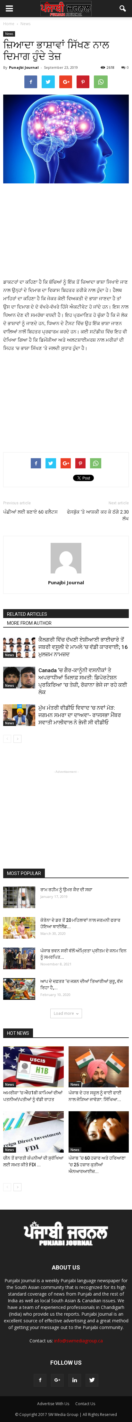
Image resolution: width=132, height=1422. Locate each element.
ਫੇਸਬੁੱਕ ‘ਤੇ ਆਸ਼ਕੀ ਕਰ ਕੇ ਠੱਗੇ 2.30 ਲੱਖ (98, 515)
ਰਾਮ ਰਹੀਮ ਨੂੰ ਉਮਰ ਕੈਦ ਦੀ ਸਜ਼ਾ (66, 889)
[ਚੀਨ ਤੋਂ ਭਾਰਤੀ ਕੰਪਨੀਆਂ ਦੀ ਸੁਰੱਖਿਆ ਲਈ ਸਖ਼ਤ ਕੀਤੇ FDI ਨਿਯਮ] (33, 1132)
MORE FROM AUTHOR (29, 623)
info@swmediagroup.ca (78, 1341)
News (9, 34)
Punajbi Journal (24, 67)
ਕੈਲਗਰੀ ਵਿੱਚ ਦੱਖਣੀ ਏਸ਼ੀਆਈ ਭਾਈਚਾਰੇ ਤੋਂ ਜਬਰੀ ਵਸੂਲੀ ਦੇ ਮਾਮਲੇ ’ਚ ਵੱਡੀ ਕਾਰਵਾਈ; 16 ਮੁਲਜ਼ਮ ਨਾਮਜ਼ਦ (83, 647)
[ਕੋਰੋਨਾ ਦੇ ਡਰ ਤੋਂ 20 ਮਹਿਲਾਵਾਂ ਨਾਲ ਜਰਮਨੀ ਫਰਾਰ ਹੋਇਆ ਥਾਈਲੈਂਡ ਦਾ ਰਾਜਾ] (19, 928)
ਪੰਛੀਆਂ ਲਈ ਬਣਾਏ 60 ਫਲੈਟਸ (30, 512)
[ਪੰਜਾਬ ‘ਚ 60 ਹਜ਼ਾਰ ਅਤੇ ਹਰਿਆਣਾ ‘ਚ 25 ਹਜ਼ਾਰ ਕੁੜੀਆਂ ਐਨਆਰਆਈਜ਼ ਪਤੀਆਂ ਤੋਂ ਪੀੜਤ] (99, 1132)
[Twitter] (92, 1380)
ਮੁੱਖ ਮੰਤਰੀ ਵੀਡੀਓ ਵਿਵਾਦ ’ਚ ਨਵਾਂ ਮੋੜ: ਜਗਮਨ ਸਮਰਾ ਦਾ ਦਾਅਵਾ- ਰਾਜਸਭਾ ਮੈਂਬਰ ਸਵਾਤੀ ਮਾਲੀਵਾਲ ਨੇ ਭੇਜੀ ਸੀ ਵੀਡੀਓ (79, 715)
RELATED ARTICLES (27, 614)
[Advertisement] (66, 231)
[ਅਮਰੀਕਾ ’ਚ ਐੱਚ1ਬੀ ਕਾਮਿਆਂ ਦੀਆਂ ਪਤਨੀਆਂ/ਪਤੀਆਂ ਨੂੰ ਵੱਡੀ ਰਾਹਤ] (33, 1067)
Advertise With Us (53, 1403)
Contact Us (85, 1403)
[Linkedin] (74, 1380)
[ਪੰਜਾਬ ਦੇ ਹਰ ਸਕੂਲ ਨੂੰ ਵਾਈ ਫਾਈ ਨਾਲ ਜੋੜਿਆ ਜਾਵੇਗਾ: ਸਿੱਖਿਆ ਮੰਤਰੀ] (99, 1067)
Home (8, 23)
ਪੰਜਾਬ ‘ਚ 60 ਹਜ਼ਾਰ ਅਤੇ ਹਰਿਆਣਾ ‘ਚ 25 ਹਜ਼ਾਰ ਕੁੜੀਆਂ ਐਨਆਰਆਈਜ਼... (97, 1164)
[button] (123, 8)
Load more (64, 1013)
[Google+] (57, 1380)
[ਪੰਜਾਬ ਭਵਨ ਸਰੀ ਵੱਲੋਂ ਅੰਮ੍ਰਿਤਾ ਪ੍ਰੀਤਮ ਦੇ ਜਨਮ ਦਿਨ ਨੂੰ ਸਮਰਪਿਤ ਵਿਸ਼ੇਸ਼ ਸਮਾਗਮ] (19, 959)
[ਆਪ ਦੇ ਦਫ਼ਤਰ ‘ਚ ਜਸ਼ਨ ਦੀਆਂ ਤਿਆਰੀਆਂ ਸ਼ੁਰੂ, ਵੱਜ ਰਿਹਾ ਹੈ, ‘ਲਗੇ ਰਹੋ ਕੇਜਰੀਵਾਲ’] (19, 989)
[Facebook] (40, 1380)
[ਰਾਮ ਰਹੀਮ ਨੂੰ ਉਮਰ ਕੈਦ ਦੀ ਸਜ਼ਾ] (19, 897)
